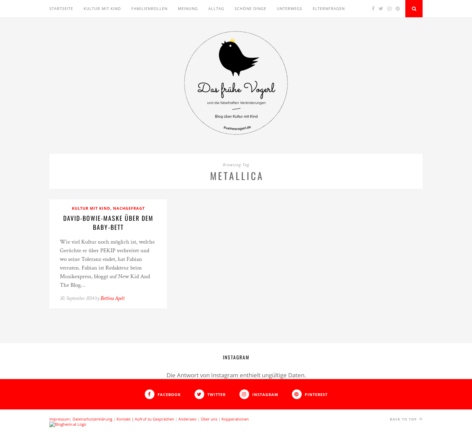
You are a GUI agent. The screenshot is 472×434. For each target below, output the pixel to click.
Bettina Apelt (112, 298)
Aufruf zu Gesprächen (154, 419)
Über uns (209, 419)
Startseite (61, 8)
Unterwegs (289, 8)
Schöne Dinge (250, 8)
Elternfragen (329, 8)
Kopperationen (235, 419)
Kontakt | (125, 419)
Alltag (216, 8)
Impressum (59, 419)
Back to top (404, 419)
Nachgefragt (129, 208)
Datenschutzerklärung (92, 419)
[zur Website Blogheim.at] (67, 424)
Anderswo (187, 419)
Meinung (188, 8)
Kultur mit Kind (102, 8)
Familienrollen (149, 8)
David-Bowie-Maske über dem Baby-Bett (108, 223)
